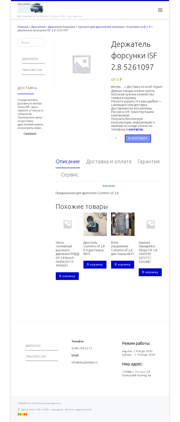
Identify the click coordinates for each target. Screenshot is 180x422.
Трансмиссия (32, 70)
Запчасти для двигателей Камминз (101, 26)
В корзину (138, 138)
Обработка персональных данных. (40, 403)
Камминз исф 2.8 (139, 26)
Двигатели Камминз (61, 26)
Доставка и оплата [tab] (108, 161)
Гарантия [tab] (149, 161)
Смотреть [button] (29, 133)
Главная (23, 26)
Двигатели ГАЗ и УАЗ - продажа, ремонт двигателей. (56, 409)
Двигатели (38, 26)
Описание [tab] (68, 161)
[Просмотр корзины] (149, 10)
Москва (140, 371)
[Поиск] (40, 43)
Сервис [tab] (70, 174)
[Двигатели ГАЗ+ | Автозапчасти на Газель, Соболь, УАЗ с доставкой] (31, 7)
